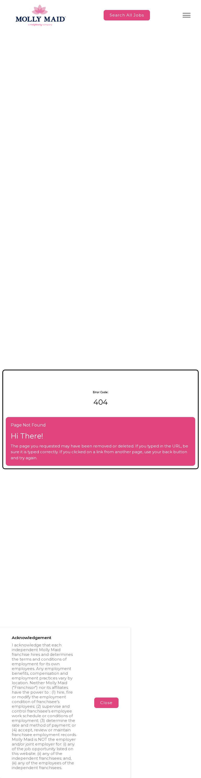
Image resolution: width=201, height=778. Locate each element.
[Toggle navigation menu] (186, 15)
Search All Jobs (127, 15)
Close (106, 702)
